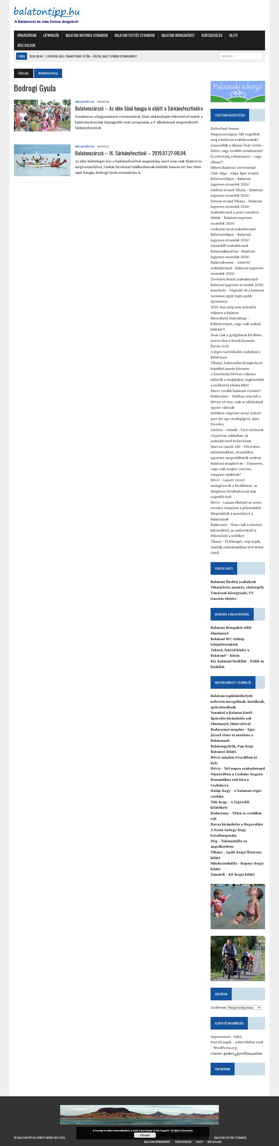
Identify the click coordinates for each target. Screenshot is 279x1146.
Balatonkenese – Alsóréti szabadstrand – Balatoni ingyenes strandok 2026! (237, 268)
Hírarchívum (26, 35)
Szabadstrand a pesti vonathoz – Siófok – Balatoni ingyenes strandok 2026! (236, 218)
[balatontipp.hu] (54, 15)
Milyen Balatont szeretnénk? (233, 167)
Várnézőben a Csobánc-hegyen (237, 774)
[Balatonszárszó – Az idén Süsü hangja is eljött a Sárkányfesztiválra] (42, 128)
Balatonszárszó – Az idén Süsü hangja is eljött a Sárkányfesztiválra (139, 108)
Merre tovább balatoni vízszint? (236, 390)
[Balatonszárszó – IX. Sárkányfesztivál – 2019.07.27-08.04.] (42, 173)
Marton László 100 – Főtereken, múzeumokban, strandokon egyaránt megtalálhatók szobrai (236, 452)
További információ (181, 1130)
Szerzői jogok (221, 1042)
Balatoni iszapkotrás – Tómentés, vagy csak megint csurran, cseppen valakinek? (237, 469)
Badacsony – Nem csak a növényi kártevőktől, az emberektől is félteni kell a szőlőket (236, 530)
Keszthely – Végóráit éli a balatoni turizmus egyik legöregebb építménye (237, 296)
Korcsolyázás (212, 35)
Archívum (218, 1007)
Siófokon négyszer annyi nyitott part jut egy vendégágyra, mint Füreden (236, 418)
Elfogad (145, 1135)
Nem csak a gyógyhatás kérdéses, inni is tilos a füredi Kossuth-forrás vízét (236, 340)
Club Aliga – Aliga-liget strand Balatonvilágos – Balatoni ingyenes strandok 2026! (234, 179)
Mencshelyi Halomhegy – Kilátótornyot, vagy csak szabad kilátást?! (236, 324)
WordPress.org (225, 1047)
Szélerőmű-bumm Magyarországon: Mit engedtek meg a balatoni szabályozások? (235, 134)
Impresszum (220, 1036)
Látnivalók (51, 35)
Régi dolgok (26, 45)
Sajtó (233, 35)
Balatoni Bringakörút (178, 35)
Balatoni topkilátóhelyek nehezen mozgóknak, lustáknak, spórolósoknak (238, 701)
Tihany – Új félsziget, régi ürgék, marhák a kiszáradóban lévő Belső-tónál (238, 547)
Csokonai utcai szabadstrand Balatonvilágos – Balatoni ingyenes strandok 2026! (233, 234)
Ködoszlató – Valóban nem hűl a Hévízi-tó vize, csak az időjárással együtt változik (237, 402)
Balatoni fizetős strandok (135, 35)
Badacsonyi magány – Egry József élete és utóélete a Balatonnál (233, 735)
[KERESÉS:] (241, 55)
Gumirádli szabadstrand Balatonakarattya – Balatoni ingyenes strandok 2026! (233, 251)
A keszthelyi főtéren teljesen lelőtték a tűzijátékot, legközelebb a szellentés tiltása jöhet (237, 379)
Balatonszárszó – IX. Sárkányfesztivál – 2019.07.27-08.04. (130, 153)
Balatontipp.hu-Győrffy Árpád (35, 1137)
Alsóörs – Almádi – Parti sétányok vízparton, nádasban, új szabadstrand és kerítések (237, 435)
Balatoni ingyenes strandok (87, 35)
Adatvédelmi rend (249, 1042)
